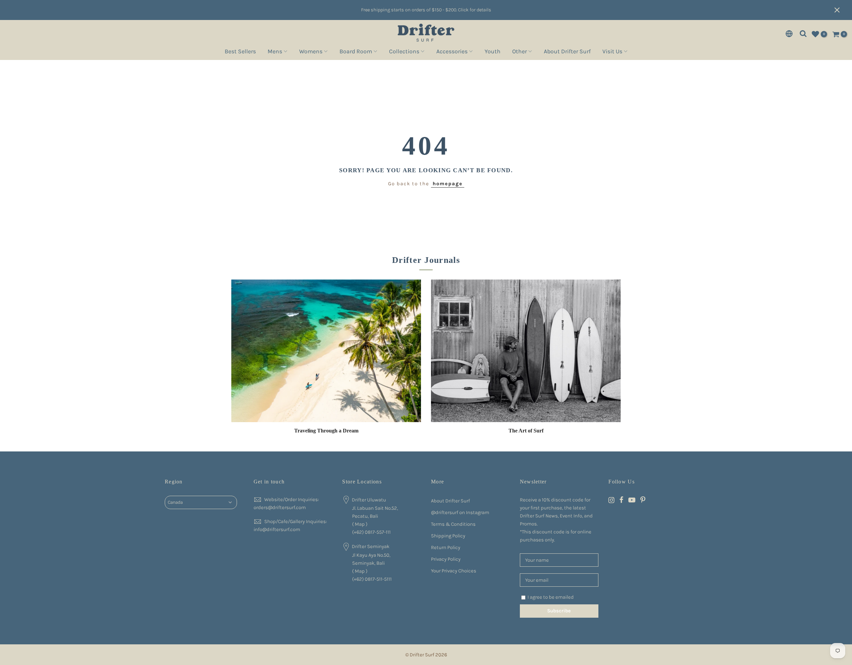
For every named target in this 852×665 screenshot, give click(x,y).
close (840, 10)
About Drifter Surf (567, 52)
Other (519, 52)
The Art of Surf (526, 430)
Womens (310, 52)
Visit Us (612, 52)
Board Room (355, 52)
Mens (275, 52)
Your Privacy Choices (453, 571)
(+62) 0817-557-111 (371, 532)
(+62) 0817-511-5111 (372, 579)
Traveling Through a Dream (326, 430)
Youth (493, 52)
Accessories (452, 52)
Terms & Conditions (453, 524)
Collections (404, 52)
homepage (448, 184)
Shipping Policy (448, 536)
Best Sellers (240, 52)
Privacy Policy (446, 559)
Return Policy (445, 547)
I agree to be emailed (551, 597)
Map (360, 524)
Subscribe (559, 611)
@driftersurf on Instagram (460, 512)
